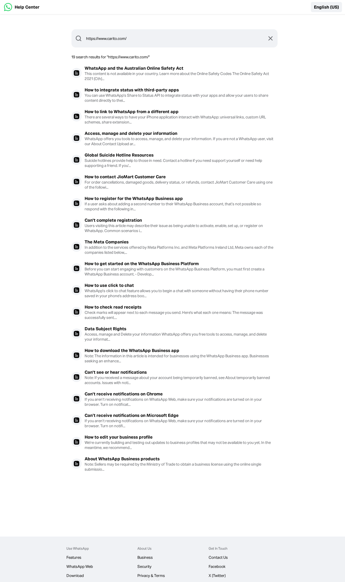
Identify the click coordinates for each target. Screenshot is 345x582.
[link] (21, 7)
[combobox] (174, 38)
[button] (326, 7)
